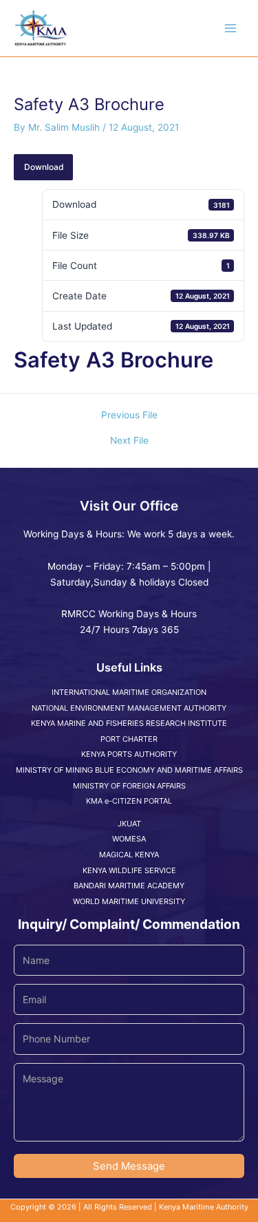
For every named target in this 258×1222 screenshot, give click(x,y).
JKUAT (129, 823)
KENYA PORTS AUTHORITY (129, 754)
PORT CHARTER (129, 739)
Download (43, 167)
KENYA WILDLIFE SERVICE (129, 870)
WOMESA (129, 839)
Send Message (129, 1165)
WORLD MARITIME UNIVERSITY (129, 901)
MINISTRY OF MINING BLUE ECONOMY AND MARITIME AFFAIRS (129, 770)
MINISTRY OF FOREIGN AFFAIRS (129, 786)
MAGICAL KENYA (129, 854)
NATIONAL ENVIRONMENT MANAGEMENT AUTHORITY (129, 708)
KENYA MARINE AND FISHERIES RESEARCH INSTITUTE (129, 723)
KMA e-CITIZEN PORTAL (129, 801)
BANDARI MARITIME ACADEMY (129, 885)
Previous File (129, 415)
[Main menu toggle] (231, 28)
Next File (129, 441)
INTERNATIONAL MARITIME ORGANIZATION (129, 692)
